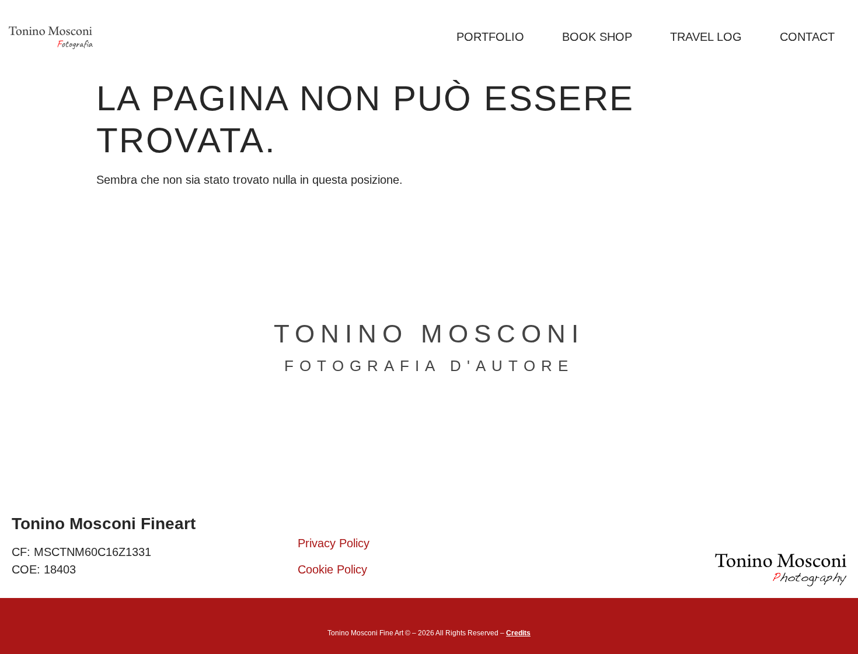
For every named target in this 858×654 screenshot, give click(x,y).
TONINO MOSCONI (429, 333)
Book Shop (597, 36)
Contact (807, 36)
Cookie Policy (332, 569)
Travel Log (706, 36)
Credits (518, 633)
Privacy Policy (333, 543)
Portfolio (490, 36)
